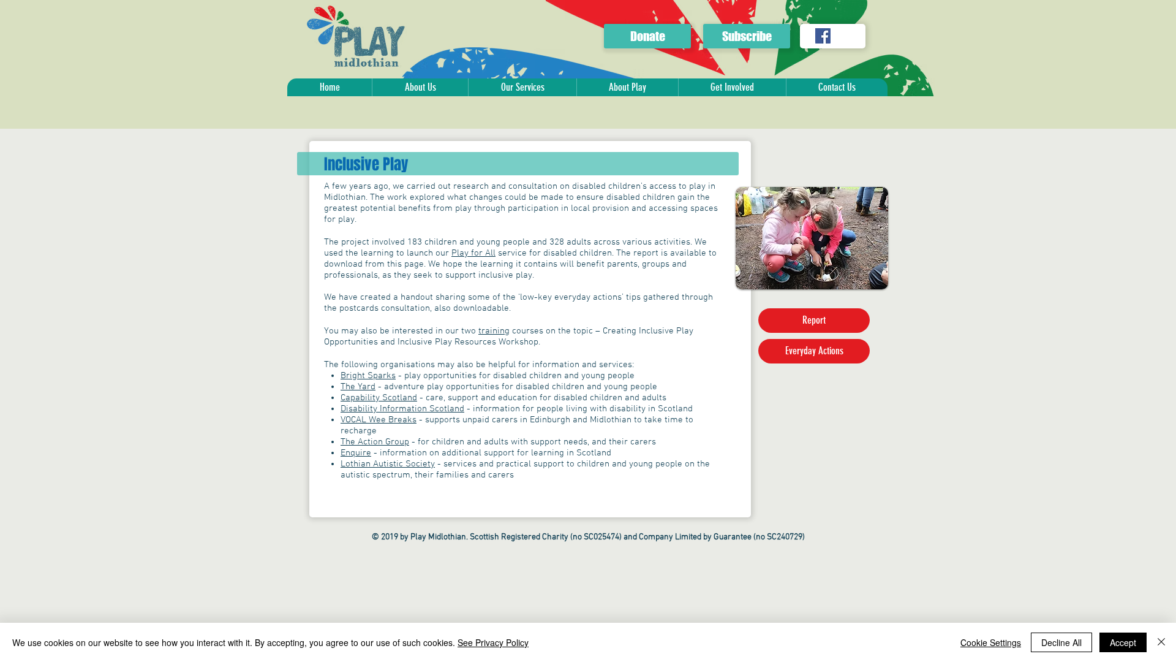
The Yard (358, 386)
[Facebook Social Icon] (823, 36)
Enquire (356, 452)
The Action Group (375, 441)
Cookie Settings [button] (990, 642)
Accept (1123, 642)
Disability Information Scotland (402, 408)
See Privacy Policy (493, 642)
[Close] (1161, 642)
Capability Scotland (379, 397)
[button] (420, 87)
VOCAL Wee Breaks (379, 419)
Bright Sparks (368, 375)
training (494, 331)
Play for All (473, 253)
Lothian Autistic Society (388, 464)
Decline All (1061, 642)
